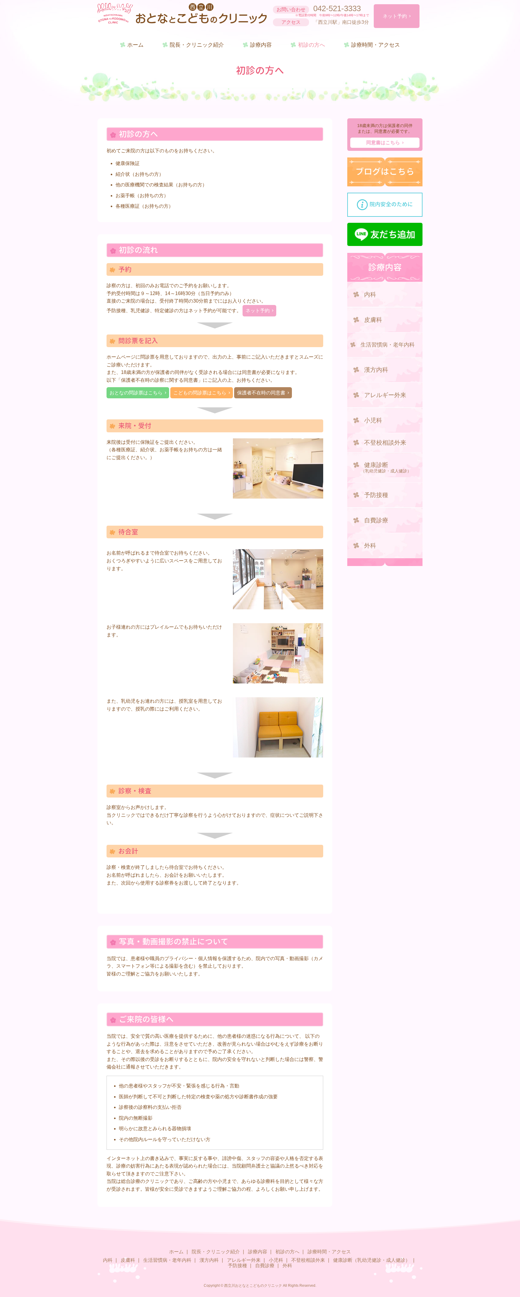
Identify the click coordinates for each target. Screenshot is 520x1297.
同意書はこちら (383, 142)
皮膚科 (373, 319)
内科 (370, 294)
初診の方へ (311, 45)
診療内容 (261, 45)
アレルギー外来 (385, 395)
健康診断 (386, 467)
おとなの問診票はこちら (136, 392)
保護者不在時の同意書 (261, 392)
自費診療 (376, 520)
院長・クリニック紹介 (197, 45)
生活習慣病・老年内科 (388, 345)
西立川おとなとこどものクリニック (182, 13)
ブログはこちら (384, 171)
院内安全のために (391, 204)
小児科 (373, 420)
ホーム (135, 45)
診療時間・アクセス (375, 45)
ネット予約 (395, 16)
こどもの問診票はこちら (199, 392)
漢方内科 (376, 369)
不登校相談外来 (385, 442)
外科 (370, 545)
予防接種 (376, 495)
